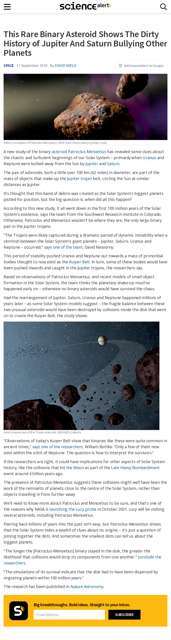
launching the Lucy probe (72, 509)
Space (9, 65)
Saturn (113, 163)
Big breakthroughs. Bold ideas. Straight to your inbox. (82, 604)
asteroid (59, 151)
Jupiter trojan (79, 178)
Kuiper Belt (79, 261)
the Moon (75, 467)
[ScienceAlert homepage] (85, 7)
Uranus (149, 157)
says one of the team (63, 247)
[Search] (163, 7)
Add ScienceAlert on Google (144, 65)
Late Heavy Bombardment (135, 467)
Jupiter (92, 163)
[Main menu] (7, 7)
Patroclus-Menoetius (87, 151)
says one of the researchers (57, 446)
